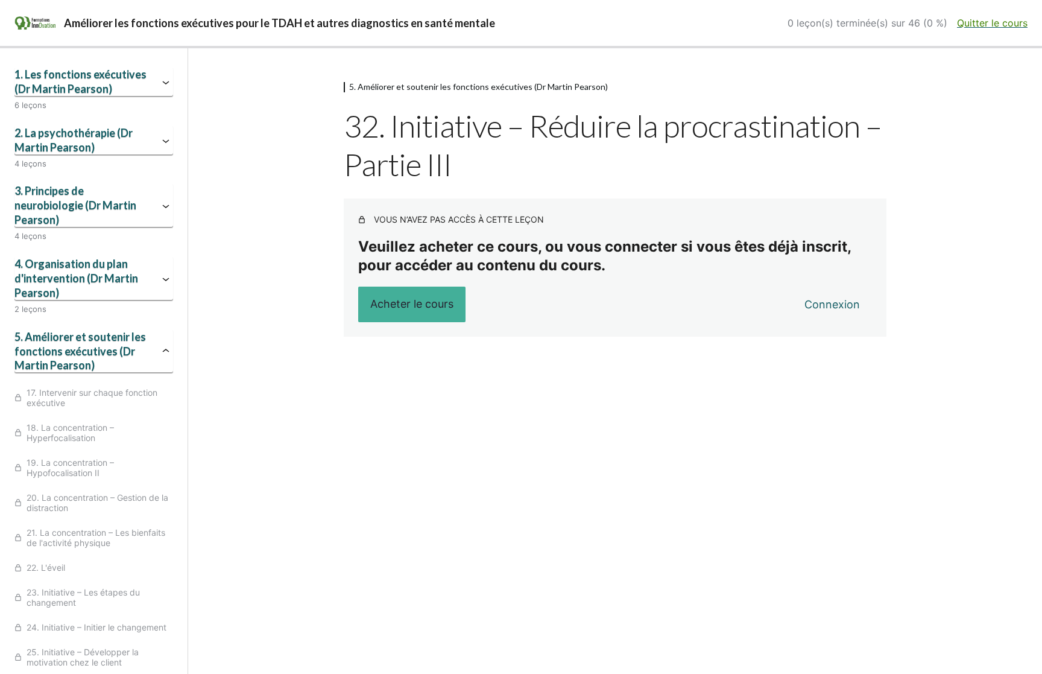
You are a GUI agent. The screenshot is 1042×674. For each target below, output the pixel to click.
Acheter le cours (411, 303)
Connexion (832, 304)
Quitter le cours (992, 23)
